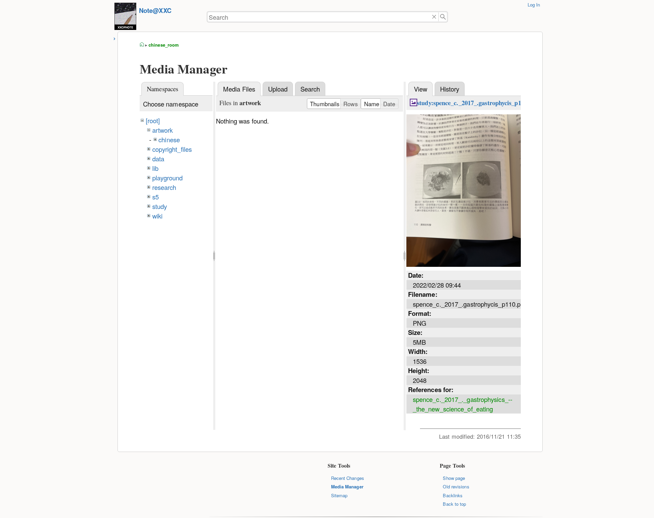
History (450, 88)
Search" (443, 17)
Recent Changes (347, 478)
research (164, 187)
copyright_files (172, 149)
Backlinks (453, 495)
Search (310, 88)
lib (155, 168)
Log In (534, 4)
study (159, 206)
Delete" (434, 17)
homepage (142, 45)
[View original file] (463, 264)
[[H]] (125, 17)
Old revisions (456, 486)
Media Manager (347, 486)
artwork (162, 130)
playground (167, 177)
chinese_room (164, 45)
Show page (454, 478)
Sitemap (339, 495)
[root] (153, 120)
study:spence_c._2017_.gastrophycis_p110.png (478, 102)
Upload (278, 88)
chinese (169, 139)
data (158, 158)
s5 (155, 196)
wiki (157, 215)
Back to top (454, 504)
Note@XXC (155, 10)
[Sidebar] (114, 38)
